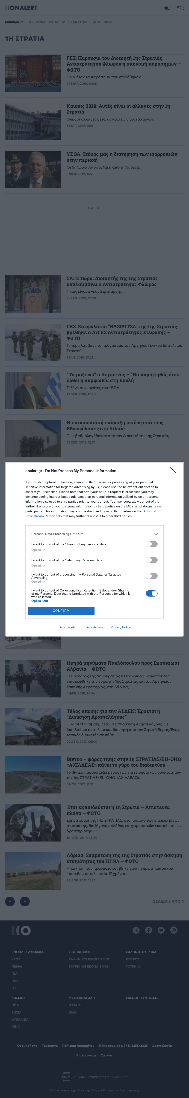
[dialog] (94, 549)
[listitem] (94, 533)
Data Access (94, 627)
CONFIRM (61, 610)
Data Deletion (68, 627)
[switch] (152, 544)
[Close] (174, 471)
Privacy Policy (121, 627)
